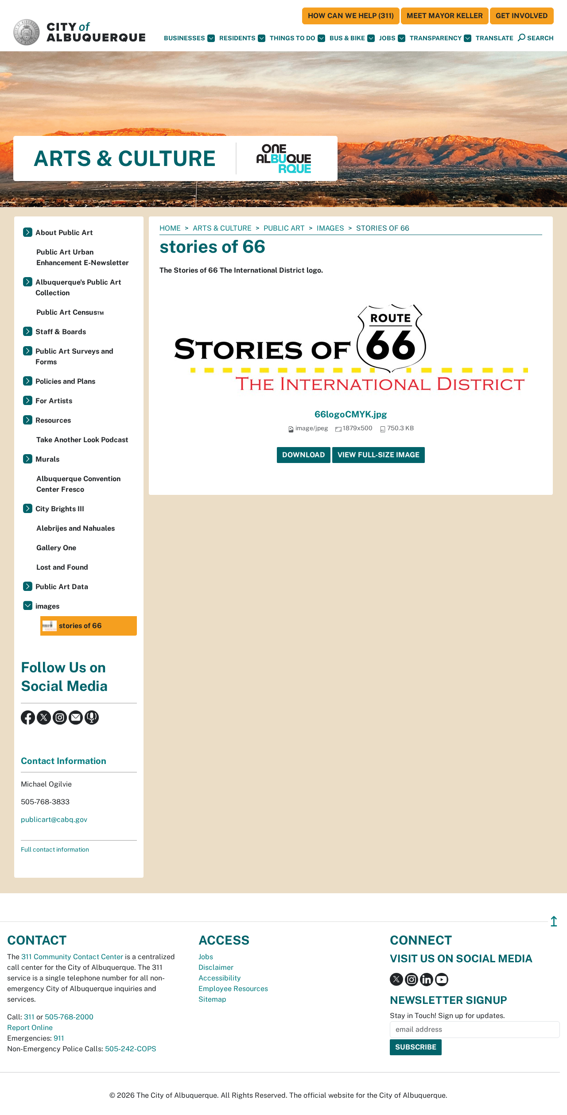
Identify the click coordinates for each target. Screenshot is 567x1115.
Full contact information (55, 849)
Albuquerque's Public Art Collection (78, 287)
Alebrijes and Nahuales (75, 528)
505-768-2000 (69, 1017)
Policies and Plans (65, 381)
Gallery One (56, 548)
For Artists (53, 401)
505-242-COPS (130, 1049)
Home (170, 228)
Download (303, 455)
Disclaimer (215, 967)
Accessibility (219, 978)
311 (29, 1017)
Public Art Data (61, 587)
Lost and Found (62, 567)
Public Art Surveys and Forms (74, 356)
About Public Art (64, 232)
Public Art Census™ (70, 312)
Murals (47, 459)
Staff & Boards (60, 332)
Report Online (30, 1027)
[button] (494, 38)
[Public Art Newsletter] (76, 717)
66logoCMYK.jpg (351, 414)
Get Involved (522, 16)
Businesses (184, 38)
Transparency (436, 38)
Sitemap (212, 999)
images (330, 228)
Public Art (284, 228)
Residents (237, 38)
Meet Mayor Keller (445, 16)
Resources (53, 420)
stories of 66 (80, 625)
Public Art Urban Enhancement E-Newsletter (82, 257)
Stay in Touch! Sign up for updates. (447, 1015)
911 (59, 1038)
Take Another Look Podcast (82, 440)
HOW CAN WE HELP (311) (351, 16)
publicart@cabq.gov (54, 819)
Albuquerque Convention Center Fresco (78, 484)
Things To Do (292, 38)
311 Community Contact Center (72, 957)
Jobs (387, 38)
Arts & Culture (222, 228)
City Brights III (59, 509)
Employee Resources (233, 988)
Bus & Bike (347, 38)
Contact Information (63, 761)
